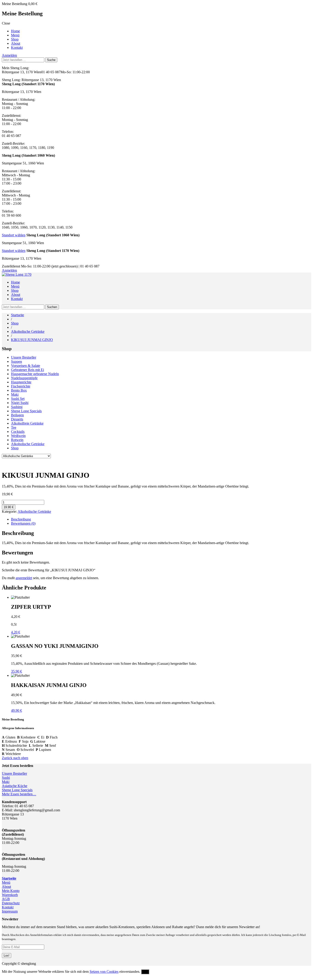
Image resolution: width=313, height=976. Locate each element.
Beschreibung (21, 519)
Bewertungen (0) (23, 523)
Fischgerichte (20, 386)
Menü (15, 35)
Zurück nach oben (15, 758)
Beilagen (17, 415)
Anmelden (9, 55)
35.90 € (16, 671)
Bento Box (19, 390)
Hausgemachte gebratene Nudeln (35, 374)
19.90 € (9, 507)
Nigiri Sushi (19, 403)
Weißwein (18, 436)
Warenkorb (10, 895)
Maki (15, 394)
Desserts (17, 419)
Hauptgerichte (21, 382)
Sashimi (16, 407)
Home (15, 31)
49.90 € (16, 710)
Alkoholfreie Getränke (27, 423)
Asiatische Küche (14, 786)
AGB (6, 899)
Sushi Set (18, 399)
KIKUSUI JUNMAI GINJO (32, 340)
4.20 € (15, 632)
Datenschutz (11, 903)
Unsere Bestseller (23, 357)
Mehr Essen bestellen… (19, 794)
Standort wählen (13, 235)
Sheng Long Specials (26, 411)
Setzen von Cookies (104, 971)
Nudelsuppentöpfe (24, 378)
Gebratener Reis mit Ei (27, 370)
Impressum (10, 911)
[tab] (161, 519)
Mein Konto (10, 891)
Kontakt (17, 47)
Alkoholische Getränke (27, 331)
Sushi (6, 778)
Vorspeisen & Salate (25, 366)
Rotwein (17, 440)
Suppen (16, 361)
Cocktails (18, 431)
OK (145, 971)
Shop (15, 39)
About (15, 43)
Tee (13, 427)
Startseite (17, 315)
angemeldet (24, 578)
